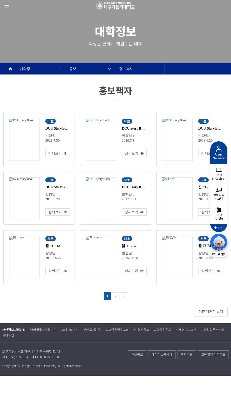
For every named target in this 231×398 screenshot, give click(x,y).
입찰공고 (137, 355)
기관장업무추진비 (212, 330)
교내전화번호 (70, 330)
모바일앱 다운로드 (213, 355)
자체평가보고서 (186, 330)
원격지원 (187, 355)
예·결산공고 (141, 330)
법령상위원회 (162, 330)
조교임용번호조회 (117, 330)
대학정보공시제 (162, 355)
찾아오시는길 (92, 330)
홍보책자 (126, 69)
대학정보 (27, 69)
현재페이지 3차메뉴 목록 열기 (109, 69)
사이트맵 (8, 335)
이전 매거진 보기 (211, 311)
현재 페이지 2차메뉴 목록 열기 (59, 69)
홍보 (72, 69)
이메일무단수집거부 (43, 330)
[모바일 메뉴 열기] (7, 5)
